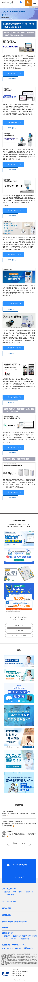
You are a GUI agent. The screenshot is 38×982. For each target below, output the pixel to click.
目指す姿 (7, 892)
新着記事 (7, 936)
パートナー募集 (9, 894)
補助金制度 (6, 945)
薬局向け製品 (6, 908)
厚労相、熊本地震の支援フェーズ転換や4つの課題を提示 (18, 814)
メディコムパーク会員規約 (19, 971)
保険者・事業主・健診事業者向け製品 (14, 922)
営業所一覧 (29, 892)
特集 (34, 936)
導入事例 (5, 927)
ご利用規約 (14, 969)
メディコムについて (9, 889)
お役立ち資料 (19, 630)
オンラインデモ (7, 948)
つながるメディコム (19, 945)
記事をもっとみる (19, 843)
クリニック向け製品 (9, 901)
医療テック (17, 936)
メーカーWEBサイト (14, 73)
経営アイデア (26, 936)
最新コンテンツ (7, 933)
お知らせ (18, 948)
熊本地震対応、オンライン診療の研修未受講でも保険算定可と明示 (19, 824)
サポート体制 (17, 892)
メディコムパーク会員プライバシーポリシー (19, 974)
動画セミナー (19, 625)
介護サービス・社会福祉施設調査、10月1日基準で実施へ (19, 835)
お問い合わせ (11, 78)
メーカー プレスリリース (15, 210)
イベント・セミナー (19, 635)
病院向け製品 (6, 915)
